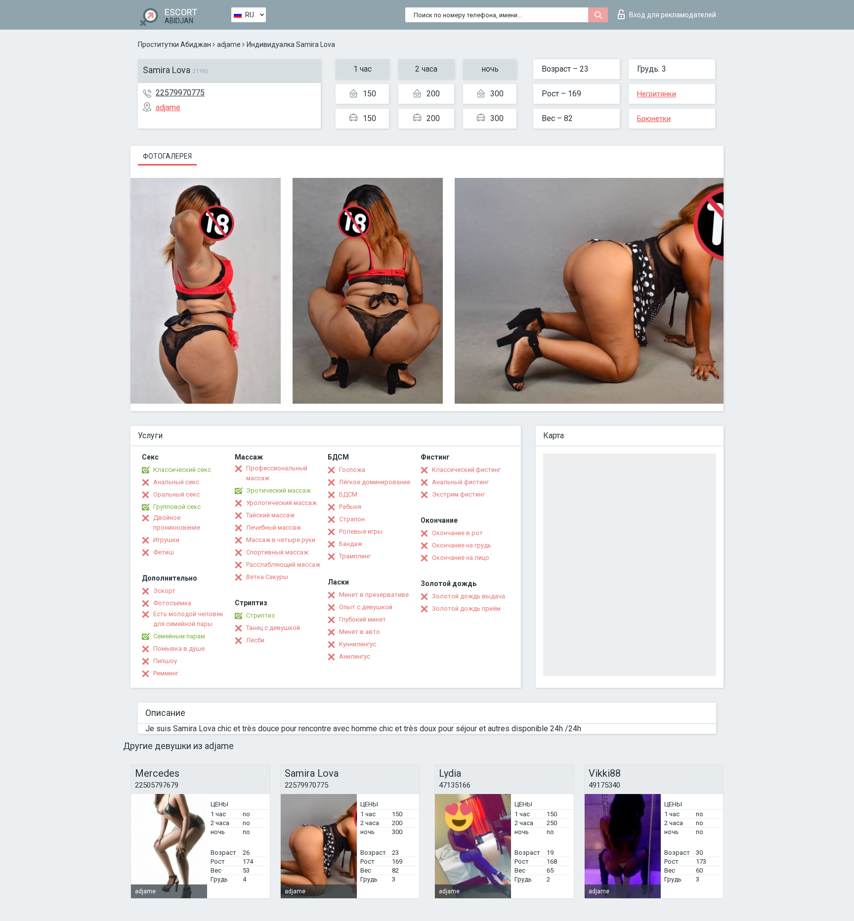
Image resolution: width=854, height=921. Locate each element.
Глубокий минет (362, 619)
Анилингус (354, 656)
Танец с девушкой (273, 627)
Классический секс (182, 469)
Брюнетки (654, 118)
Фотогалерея (167, 156)
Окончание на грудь (461, 545)
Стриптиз (260, 615)
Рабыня (350, 506)
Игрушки (166, 540)
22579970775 (180, 92)
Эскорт (164, 590)
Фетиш (163, 552)
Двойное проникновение (176, 522)
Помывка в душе (179, 648)
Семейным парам (179, 636)
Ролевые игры (361, 531)
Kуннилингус (357, 644)
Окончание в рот (457, 533)
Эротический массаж (278, 490)
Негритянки (656, 93)
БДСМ (348, 494)
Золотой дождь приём (466, 608)
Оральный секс (176, 494)
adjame (229, 44)
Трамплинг (355, 556)
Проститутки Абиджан (174, 44)
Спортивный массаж (277, 552)
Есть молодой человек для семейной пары (188, 619)
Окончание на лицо (460, 557)
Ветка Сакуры (267, 577)
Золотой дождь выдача (468, 596)
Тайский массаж (270, 515)
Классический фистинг (466, 469)
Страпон (352, 519)
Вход (672, 15)
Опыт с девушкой (365, 607)
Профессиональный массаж (276, 473)
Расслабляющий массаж (283, 564)
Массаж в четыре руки (280, 540)
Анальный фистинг (460, 482)
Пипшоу (165, 661)
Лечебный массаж (273, 527)
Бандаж (350, 543)
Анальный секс (176, 482)
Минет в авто (359, 631)
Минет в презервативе (374, 594)
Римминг (165, 673)
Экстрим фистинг (458, 494)
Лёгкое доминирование (374, 482)
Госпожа (352, 469)
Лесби (255, 640)
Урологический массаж (281, 502)
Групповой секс (177, 506)
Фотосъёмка (172, 603)
